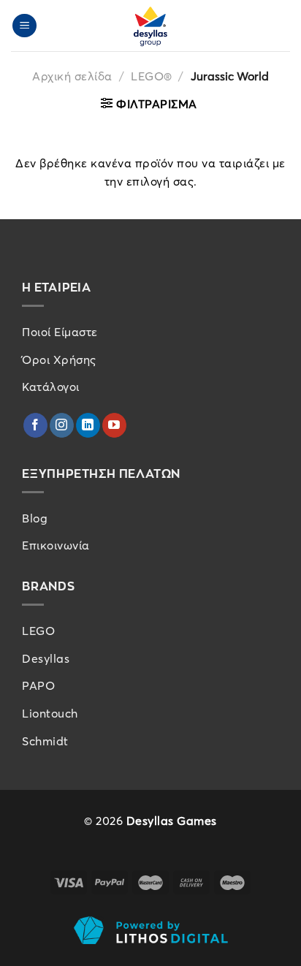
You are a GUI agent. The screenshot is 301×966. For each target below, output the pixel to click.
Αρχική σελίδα (72, 76)
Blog (34, 518)
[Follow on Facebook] (35, 425)
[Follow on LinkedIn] (88, 425)
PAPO (38, 685)
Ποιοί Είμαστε (60, 331)
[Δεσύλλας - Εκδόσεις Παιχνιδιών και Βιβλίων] (150, 25)
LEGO (38, 630)
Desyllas (45, 658)
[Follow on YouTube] (114, 425)
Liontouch (50, 713)
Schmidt (45, 741)
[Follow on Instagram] (62, 425)
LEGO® (151, 76)
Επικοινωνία (56, 545)
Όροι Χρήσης (59, 359)
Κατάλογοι (51, 386)
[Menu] (24, 26)
